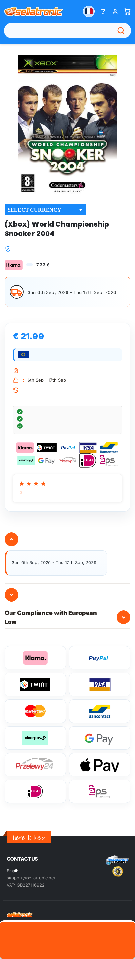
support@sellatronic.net (31, 877)
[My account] (115, 11)
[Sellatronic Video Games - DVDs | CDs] (20, 914)
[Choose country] (89, 11)
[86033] (67, 939)
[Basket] (127, 11)
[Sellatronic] (33, 11)
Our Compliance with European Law (65, 617)
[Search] (120, 30)
